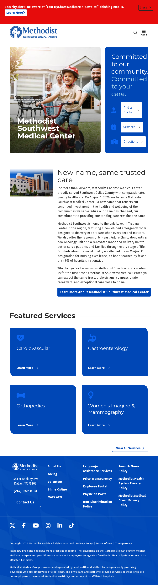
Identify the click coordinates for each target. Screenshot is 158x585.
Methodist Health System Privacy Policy (131, 483)
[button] (144, 33)
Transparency (123, 543)
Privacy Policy (84, 543)
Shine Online (57, 489)
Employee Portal (95, 486)
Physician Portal (95, 494)
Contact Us (25, 502)
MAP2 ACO (55, 497)
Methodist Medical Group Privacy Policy (132, 500)
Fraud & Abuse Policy (128, 468)
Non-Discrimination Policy (97, 504)
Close (143, 7)
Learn (43, 352)
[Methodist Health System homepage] (33, 33)
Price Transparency (97, 478)
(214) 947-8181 (25, 491)
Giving (52, 474)
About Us (54, 466)
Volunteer (55, 482)
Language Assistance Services (97, 468)
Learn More (14, 12)
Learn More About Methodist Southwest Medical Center (104, 292)
